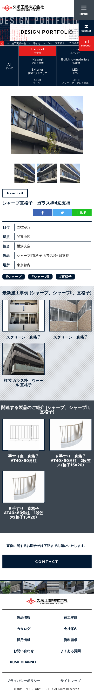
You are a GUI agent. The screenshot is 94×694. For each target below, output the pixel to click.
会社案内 (70, 628)
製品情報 (23, 617)
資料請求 (70, 640)
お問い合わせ (23, 651)
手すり (36, 43)
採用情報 (23, 640)
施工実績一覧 (19, 43)
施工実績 (70, 617)
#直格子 (65, 276)
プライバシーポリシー (23, 681)
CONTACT (47, 561)
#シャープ (13, 276)
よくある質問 (70, 651)
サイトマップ (70, 681)
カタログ (23, 628)
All (9, 65)
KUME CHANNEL (23, 662)
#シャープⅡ (40, 276)
